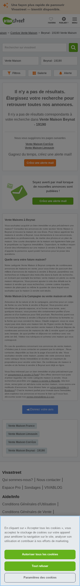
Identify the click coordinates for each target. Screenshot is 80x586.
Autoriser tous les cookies (40, 554)
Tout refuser (40, 566)
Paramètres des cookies (40, 577)
